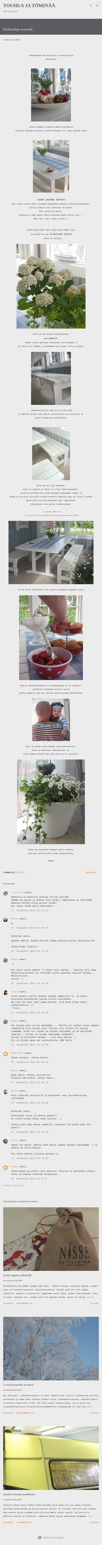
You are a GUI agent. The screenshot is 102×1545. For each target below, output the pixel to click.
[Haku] (90, 4)
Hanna (14, 919)
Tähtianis (17, 1053)
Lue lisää (94, 1303)
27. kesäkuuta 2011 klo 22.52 (29, 1158)
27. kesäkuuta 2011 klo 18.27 (29, 910)
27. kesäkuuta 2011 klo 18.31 (29, 928)
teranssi (20, 872)
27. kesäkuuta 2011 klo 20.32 (29, 1103)
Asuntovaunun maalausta (19, 1494)
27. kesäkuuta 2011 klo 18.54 (29, 951)
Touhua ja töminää (29, 5)
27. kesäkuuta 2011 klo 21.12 (29, 1132)
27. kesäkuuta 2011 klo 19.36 (29, 983)
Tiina (14, 992)
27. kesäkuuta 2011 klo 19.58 (29, 1045)
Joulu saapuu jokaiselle (17, 1275)
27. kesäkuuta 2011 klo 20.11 (29, 1062)
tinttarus (17, 892)
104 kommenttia (24, 1413)
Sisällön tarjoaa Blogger (52, 1537)
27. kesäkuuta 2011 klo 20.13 (29, 1082)
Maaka (14, 959)
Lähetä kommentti (13, 1186)
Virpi (14, 1140)
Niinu (14, 1070)
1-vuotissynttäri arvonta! (18, 1385)
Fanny (14, 1167)
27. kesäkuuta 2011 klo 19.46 (29, 1013)
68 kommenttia (24, 1303)
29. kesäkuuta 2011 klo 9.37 (29, 1179)
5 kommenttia (23, 1522)
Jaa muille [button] (90, 872)
